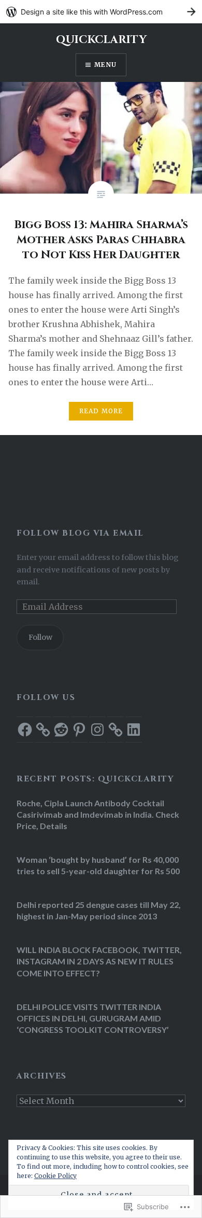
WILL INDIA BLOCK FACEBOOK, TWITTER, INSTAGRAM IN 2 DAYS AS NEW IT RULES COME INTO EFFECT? (99, 961)
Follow (40, 637)
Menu (105, 64)
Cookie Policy (55, 1176)
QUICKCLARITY (101, 40)
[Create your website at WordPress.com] (101, 11)
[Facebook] (25, 729)
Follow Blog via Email (80, 533)
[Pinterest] (79, 729)
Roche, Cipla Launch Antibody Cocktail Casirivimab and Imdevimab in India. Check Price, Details (98, 814)
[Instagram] (97, 729)
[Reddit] (61, 729)
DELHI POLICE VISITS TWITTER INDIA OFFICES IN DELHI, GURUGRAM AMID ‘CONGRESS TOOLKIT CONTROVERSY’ (93, 1018)
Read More (101, 411)
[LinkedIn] (133, 729)
